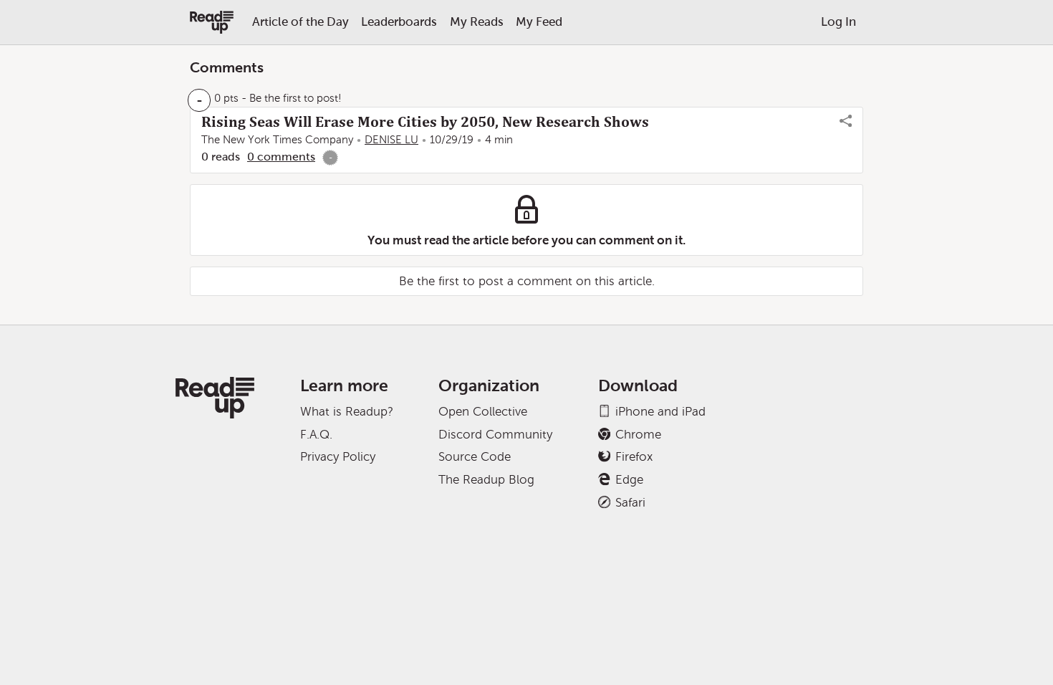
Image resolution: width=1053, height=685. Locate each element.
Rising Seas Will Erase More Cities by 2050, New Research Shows (425, 121)
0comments (281, 156)
